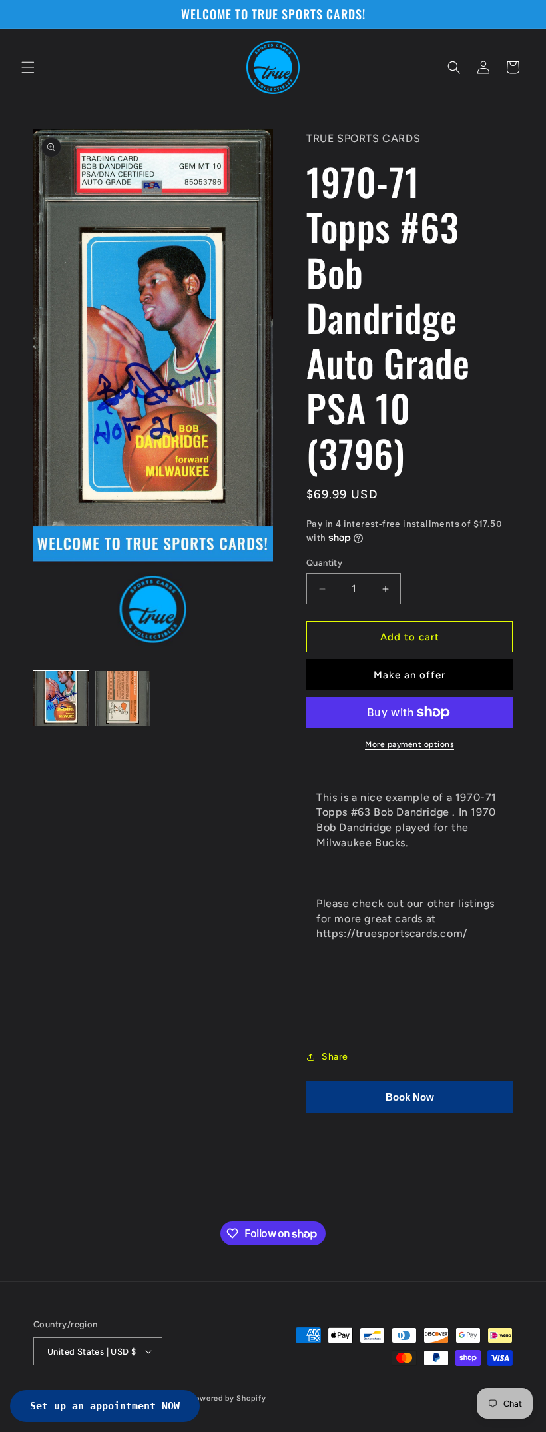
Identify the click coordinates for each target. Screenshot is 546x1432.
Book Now (410, 1097)
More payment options (409, 744)
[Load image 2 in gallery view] (122, 698)
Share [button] (335, 1056)
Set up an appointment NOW (105, 1406)
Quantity (324, 563)
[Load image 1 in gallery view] (61, 698)
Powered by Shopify (228, 1398)
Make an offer (409, 675)
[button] (28, 67)
